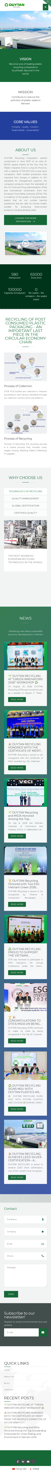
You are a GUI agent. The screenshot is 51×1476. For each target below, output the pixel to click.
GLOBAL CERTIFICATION (25, 505)
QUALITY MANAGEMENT (25, 498)
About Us (9, 1377)
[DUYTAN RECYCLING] (23, 5)
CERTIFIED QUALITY (25, 513)
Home (7, 1370)
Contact (8, 1390)
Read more (17, 699)
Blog (7, 1383)
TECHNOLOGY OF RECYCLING (25, 491)
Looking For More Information (25, 220)
